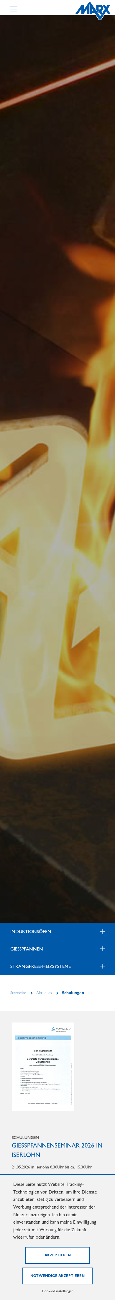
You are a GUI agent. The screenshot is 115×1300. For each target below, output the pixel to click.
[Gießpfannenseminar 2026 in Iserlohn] (43, 1066)
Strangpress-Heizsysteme (40, 966)
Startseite (18, 992)
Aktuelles (44, 992)
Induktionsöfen (30, 931)
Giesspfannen (26, 949)
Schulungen (73, 992)
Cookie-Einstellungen (57, 1291)
